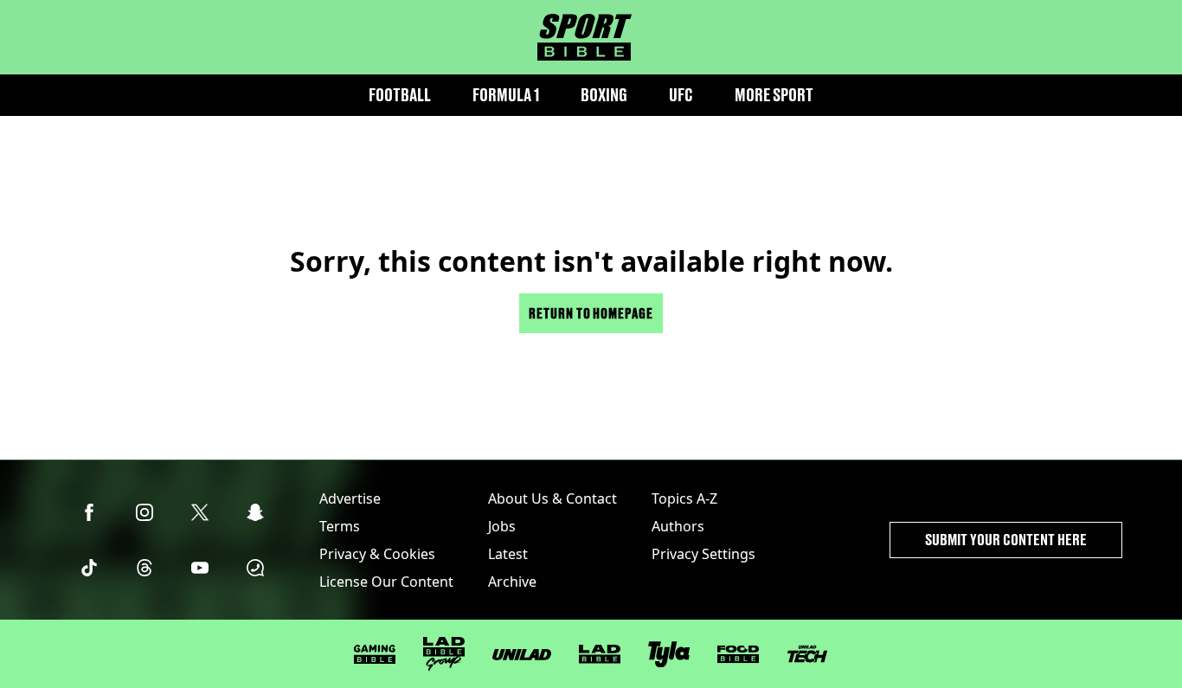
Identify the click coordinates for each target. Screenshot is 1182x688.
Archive (512, 581)
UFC (681, 95)
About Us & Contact (552, 498)
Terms (339, 526)
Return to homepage (591, 313)
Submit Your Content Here (1006, 539)
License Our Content (386, 581)
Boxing (604, 95)
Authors (678, 526)
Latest (508, 553)
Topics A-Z (684, 498)
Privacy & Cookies (377, 553)
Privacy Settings (703, 553)
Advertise (350, 498)
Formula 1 (505, 95)
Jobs (502, 526)
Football (400, 95)
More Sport (774, 95)
